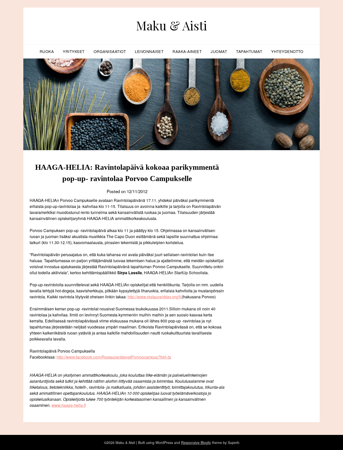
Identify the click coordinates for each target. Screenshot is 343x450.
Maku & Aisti (171, 25)
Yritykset (74, 51)
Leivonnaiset (149, 51)
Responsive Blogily (196, 442)
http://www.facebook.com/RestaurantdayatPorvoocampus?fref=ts (113, 357)
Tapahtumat (249, 51)
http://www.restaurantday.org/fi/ (155, 297)
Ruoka (47, 51)
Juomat (219, 51)
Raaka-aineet (187, 51)
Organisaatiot (110, 51)
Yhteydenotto (287, 51)
